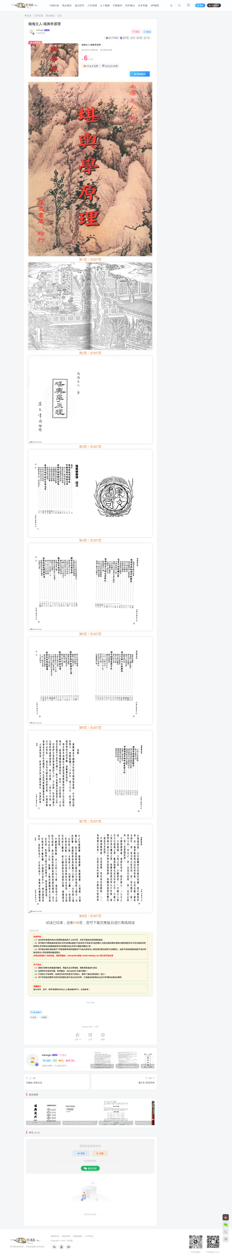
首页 (28, 15)
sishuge (39, 30)
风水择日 (67, 5)
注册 (101, 1153)
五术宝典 (38, 15)
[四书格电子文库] (25, 1240)
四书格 (70, 1240)
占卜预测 (105, 5)
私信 (148, 31)
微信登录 (92, 1168)
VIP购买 (155, 5)
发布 (201, 5)
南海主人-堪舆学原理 (44, 23)
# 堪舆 (44, 1017)
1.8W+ (48, 1060)
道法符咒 (79, 5)
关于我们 (89, 1236)
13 (62, 1060)
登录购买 (141, 74)
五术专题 (142, 5)
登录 (82, 1153)
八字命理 (92, 5)
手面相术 (117, 5)
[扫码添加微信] (226, 1224)
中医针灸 (54, 5)
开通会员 (215, 5)
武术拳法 (130, 5)
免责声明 (66, 1236)
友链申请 (55, 1236)
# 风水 (33, 1017)
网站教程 (78, 1236)
